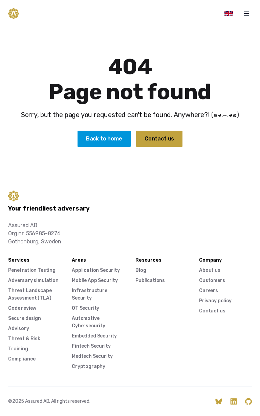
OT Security (85, 308)
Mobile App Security (95, 280)
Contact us (159, 138)
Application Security (96, 270)
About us (209, 270)
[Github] (248, 401)
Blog (140, 270)
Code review (22, 308)
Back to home (104, 138)
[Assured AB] (13, 13)
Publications (150, 280)
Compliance (21, 359)
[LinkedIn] (233, 401)
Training (18, 349)
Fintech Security (91, 346)
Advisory (18, 328)
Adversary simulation (33, 280)
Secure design (24, 318)
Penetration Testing (32, 270)
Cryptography (88, 366)
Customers (212, 280)
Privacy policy (215, 301)
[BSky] (218, 401)
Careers (208, 290)
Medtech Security (92, 356)
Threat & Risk (24, 339)
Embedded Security (94, 336)
